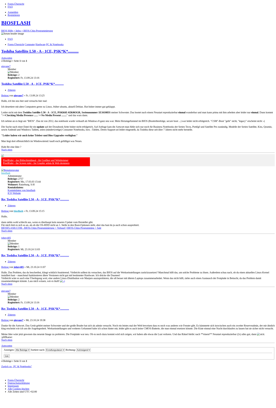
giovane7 (6, 66)
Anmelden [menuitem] (13, 12)
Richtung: (71, 349)
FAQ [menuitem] (10, 39)
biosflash (5, 173)
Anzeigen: (9, 349)
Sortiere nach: (38, 349)
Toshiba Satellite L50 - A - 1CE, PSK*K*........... (40, 51)
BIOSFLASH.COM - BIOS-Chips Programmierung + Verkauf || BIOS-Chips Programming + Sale (51, 228)
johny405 (6, 237)
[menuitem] (16, 4)
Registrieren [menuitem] (14, 15)
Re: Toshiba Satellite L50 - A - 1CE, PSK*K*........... (35, 199)
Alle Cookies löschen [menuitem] (18, 388)
